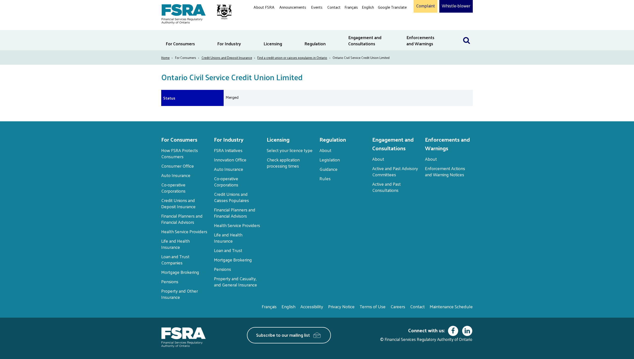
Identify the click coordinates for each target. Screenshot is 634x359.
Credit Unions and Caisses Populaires (231, 197)
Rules (325, 178)
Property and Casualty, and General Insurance (235, 281)
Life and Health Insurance (175, 244)
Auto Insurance (175, 175)
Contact (334, 7)
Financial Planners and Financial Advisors (182, 219)
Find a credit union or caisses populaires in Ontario (292, 57)
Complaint (425, 5)
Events (316, 7)
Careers (398, 306)
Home (165, 57)
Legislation (329, 159)
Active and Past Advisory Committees (395, 171)
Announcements (292, 7)
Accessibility (311, 306)
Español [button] (386, 25)
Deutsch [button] (386, 18)
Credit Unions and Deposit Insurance (227, 57)
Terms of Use (373, 306)
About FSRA (264, 7)
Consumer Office (177, 166)
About (325, 150)
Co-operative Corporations (173, 187)
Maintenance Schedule (451, 306)
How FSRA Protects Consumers (179, 153)
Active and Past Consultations (386, 187)
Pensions (169, 281)
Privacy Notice (341, 306)
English (368, 7)
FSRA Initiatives (228, 150)
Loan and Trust (228, 250)
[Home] (194, 13)
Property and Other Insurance (179, 294)
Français (351, 7)
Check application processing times (283, 162)
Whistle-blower (456, 5)
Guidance (328, 169)
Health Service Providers (184, 231)
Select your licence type (290, 150)
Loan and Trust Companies (175, 259)
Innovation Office (230, 159)
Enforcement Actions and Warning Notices (445, 171)
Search (466, 33)
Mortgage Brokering (180, 272)
